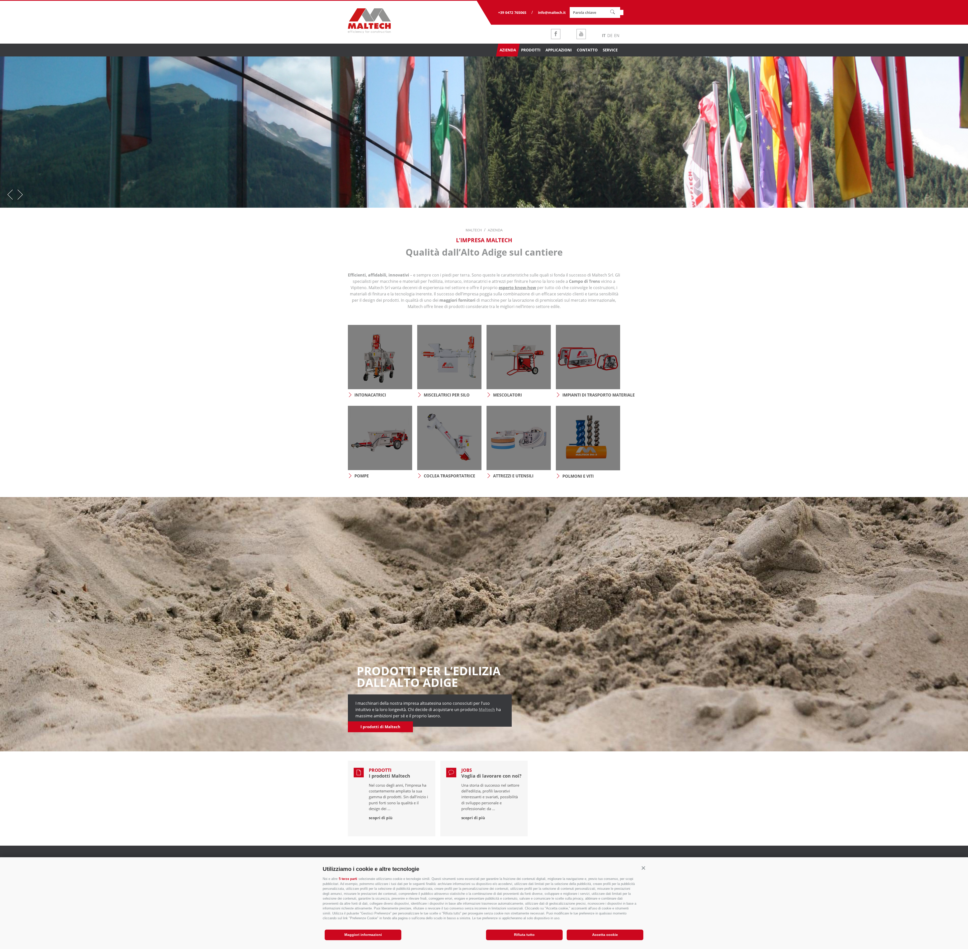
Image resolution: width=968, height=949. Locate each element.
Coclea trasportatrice (449, 476)
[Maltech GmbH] (369, 32)
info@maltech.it (552, 12)
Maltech (487, 709)
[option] (484, 132)
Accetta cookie (605, 935)
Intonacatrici (370, 395)
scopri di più (380, 817)
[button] (643, 868)
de (610, 35)
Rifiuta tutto (524, 935)
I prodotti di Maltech (380, 726)
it (604, 35)
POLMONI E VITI (578, 476)
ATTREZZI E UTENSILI (513, 476)
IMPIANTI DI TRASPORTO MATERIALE (591, 395)
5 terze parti (348, 879)
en (616, 35)
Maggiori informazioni (363, 935)
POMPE (361, 476)
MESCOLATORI (507, 395)
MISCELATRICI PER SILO (447, 395)
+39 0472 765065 (512, 12)
